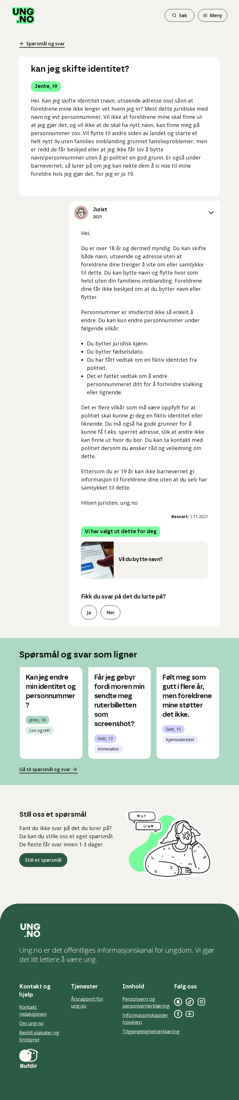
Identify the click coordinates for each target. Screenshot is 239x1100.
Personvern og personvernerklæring (146, 1002)
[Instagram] (201, 1002)
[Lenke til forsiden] (23, 15)
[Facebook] (178, 1014)
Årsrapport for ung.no (87, 1002)
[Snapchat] (178, 1002)
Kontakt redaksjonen (33, 1010)
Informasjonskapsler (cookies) (145, 1018)
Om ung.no (31, 1023)
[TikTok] (190, 1002)
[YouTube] (190, 1014)
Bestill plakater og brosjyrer (39, 1036)
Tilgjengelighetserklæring (151, 1031)
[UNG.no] (119, 930)
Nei (110, 612)
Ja (89, 612)
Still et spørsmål (43, 860)
